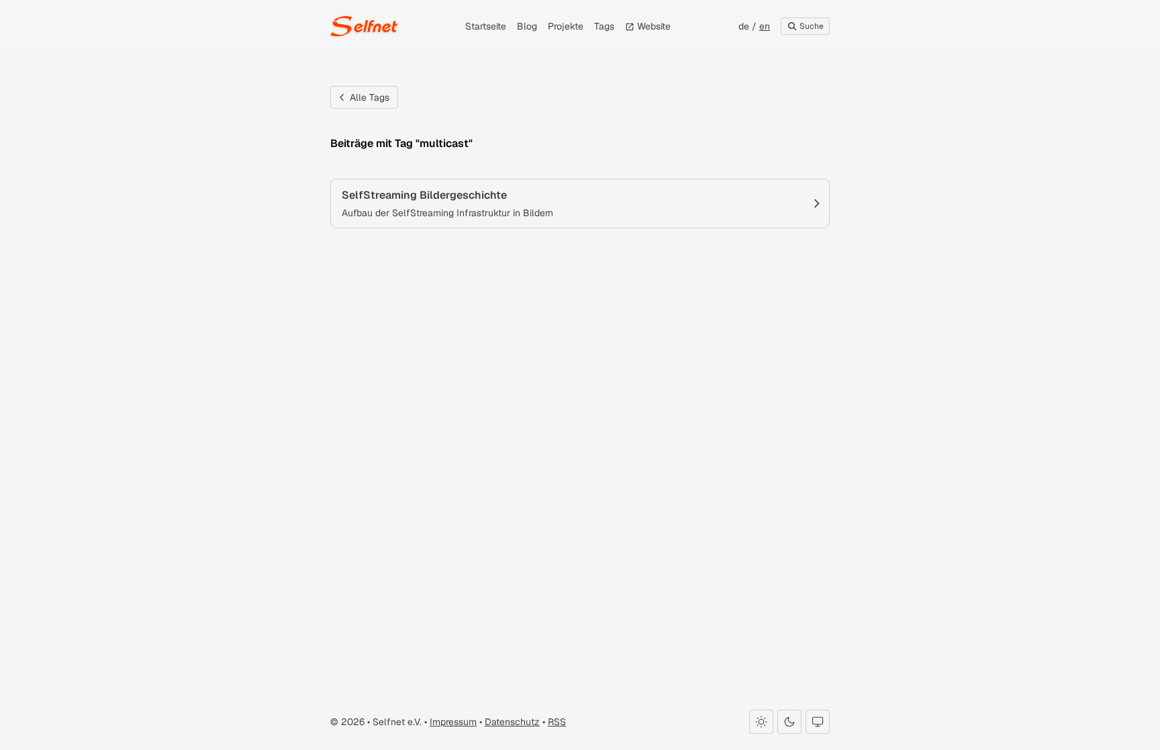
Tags (604, 26)
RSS (557, 722)
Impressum (453, 722)
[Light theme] (761, 722)
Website (652, 26)
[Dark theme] (789, 722)
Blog (527, 26)
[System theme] (818, 722)
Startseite (485, 26)
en (764, 26)
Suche (811, 26)
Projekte (565, 26)
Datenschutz (512, 722)
